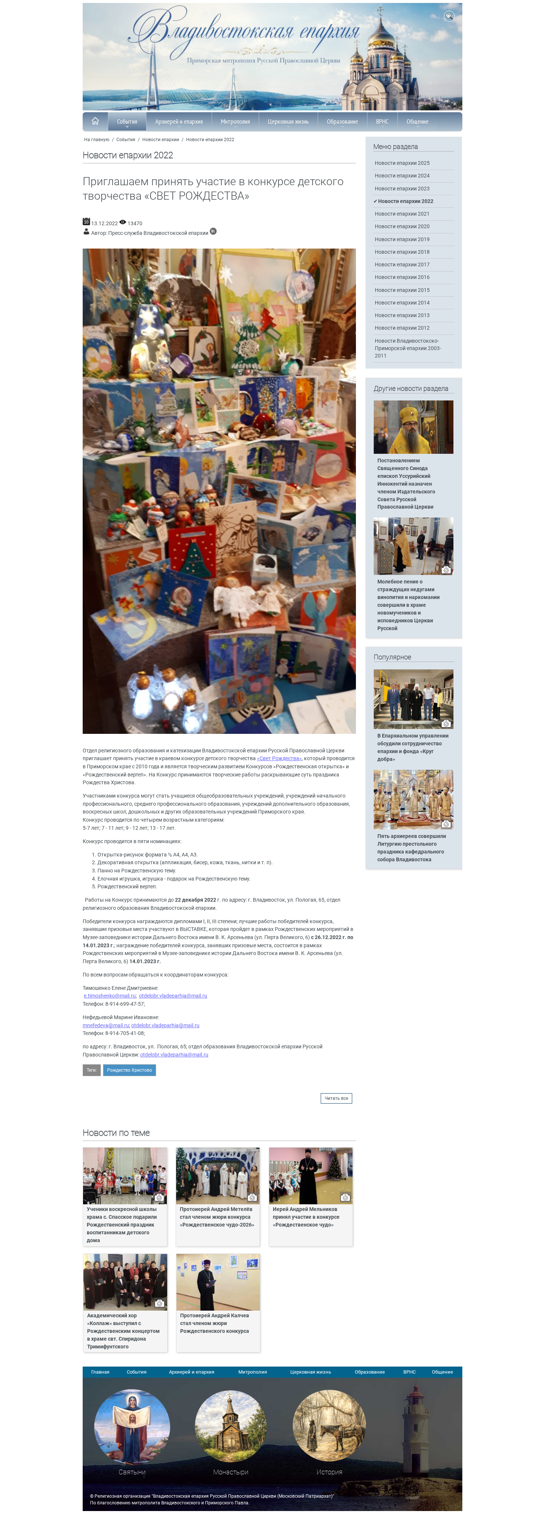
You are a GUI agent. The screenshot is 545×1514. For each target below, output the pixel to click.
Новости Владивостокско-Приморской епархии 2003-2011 (408, 348)
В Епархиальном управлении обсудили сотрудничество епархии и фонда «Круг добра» (413, 747)
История (330, 1472)
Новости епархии (160, 139)
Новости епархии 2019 (402, 239)
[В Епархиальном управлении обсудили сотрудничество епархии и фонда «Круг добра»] (413, 727)
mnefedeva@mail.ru (106, 1025)
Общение (418, 121)
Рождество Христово (129, 1070)
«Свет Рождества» (279, 758)
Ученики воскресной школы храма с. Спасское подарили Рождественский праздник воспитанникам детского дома (122, 1225)
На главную (96, 139)
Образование (342, 121)
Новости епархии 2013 (402, 315)
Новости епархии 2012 (402, 328)
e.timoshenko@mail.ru (110, 996)
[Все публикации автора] (213, 233)
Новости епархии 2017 (402, 265)
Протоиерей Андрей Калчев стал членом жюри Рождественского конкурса (214, 1323)
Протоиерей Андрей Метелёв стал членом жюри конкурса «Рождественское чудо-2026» (217, 1217)
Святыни (132, 1472)
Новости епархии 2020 (402, 226)
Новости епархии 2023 (402, 189)
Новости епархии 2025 (402, 163)
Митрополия (235, 121)
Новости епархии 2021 (402, 214)
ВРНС (382, 121)
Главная (100, 1372)
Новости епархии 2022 (210, 139)
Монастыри (230, 1472)
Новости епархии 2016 (402, 277)
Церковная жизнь (288, 121)
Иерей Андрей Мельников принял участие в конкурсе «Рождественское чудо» (306, 1217)
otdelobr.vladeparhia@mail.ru (173, 996)
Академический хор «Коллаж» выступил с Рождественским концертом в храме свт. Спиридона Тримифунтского (123, 1331)
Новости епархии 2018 (402, 252)
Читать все (336, 1098)
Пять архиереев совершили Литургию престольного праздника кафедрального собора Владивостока (411, 848)
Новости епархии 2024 (402, 176)
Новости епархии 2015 (402, 290)
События (127, 121)
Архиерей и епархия (179, 121)
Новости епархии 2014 (402, 303)
